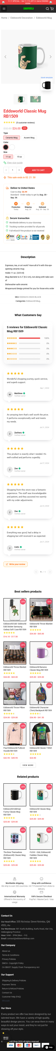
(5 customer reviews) (25, 122)
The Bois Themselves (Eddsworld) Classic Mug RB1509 (14, 855)
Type (5, 133)
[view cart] (52, 8)
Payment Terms (9, 984)
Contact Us (7, 992)
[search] (47, 8)
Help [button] (51, 1047)
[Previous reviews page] (36, 571)
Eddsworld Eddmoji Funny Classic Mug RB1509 (12, 812)
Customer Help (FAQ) (11, 997)
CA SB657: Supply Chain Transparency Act (20, 967)
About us (6, 951)
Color (5, 142)
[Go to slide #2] (35, 99)
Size (5, 152)
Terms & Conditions (10, 955)
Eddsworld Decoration (21, 17)
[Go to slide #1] (20, 99)
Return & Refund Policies (13, 988)
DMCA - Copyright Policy (13, 963)
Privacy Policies (9, 959)
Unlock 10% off (5, 1038)
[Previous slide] (6, 57)
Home (4, 17)
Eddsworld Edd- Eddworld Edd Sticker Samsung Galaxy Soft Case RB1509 (14, 627)
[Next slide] (50, 57)
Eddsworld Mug (44, 17)
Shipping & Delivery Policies (14, 980)
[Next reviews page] (50, 571)
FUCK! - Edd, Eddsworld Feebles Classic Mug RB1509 (40, 855)
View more (28, 765)
